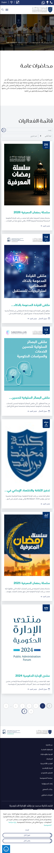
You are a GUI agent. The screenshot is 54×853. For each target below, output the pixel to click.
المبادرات (49, 759)
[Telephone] (51, 2)
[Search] (2, 9)
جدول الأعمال (43, 318)
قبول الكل (27, 834)
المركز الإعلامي (47, 768)
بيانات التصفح (47, 789)
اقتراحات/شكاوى (46, 794)
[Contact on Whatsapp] (43, 2)
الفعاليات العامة (46, 749)
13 (31, 711)
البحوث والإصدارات (46, 754)
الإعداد (27, 829)
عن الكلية (49, 745)
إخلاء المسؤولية (47, 783)
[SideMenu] (7, 9)
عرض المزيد (46, 225)
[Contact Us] (47, 2)
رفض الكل (27, 840)
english (4, 2)
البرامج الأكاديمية (46, 763)
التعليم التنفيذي (46, 773)
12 (6, 705)
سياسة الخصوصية (46, 777)
